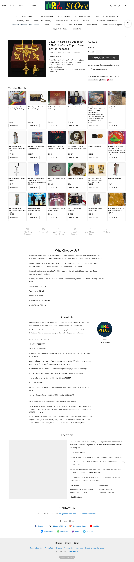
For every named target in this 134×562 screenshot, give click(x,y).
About (12, 5)
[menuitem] (121, 36)
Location (21, 5)
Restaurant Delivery (42, 20)
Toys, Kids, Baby (60, 29)
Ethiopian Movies (82, 16)
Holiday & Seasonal (45, 16)
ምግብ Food (87, 20)
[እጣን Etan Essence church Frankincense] (117, 98)
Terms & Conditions (36, 548)
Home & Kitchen (75, 25)
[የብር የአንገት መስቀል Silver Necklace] (17, 169)
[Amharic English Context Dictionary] (57, 98)
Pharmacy (59, 25)
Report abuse (73, 552)
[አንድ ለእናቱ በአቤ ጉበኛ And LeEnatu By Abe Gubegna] (17, 98)
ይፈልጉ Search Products (28, 233)
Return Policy (79, 548)
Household (76, 29)
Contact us (32, 5)
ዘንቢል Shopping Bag (90, 233)
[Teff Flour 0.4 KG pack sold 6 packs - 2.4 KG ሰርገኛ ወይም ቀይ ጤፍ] (97, 169)
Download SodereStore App (94, 548)
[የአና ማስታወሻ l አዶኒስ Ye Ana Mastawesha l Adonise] (77, 137)
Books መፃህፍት (64, 16)
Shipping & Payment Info (64, 548)
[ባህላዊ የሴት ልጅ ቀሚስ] (117, 169)
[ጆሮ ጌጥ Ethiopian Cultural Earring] (57, 169)
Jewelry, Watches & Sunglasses (25, 25)
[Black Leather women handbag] (77, 199)
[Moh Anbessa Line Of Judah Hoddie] (97, 199)
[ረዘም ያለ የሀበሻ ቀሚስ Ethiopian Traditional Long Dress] (17, 137)
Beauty (47, 25)
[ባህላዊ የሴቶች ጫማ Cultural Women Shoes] (57, 199)
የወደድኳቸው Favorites (75, 233)
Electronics (92, 25)
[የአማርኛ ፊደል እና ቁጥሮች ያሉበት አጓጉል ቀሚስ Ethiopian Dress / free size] (37, 169)
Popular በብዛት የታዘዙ (23, 16)
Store (4, 5)
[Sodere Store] (67, 5)
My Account (43, 232)
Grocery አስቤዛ (23, 20)
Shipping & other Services (67, 20)
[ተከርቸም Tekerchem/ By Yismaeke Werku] (37, 137)
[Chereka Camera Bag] (97, 137)
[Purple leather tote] (77, 98)
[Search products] (128, 23)
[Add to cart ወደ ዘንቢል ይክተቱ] (14, 125)
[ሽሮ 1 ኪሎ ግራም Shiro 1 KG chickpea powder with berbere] (117, 199)
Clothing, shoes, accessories (107, 16)
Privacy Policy (49, 548)
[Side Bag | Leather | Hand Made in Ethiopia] (37, 98)
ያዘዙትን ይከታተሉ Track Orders (59, 233)
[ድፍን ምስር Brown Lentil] (77, 169)
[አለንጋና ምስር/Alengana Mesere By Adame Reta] (57, 137)
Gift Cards (106, 232)
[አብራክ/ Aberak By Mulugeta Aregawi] (37, 199)
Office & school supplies (112, 25)
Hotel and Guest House (107, 20)
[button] (99, 69)
